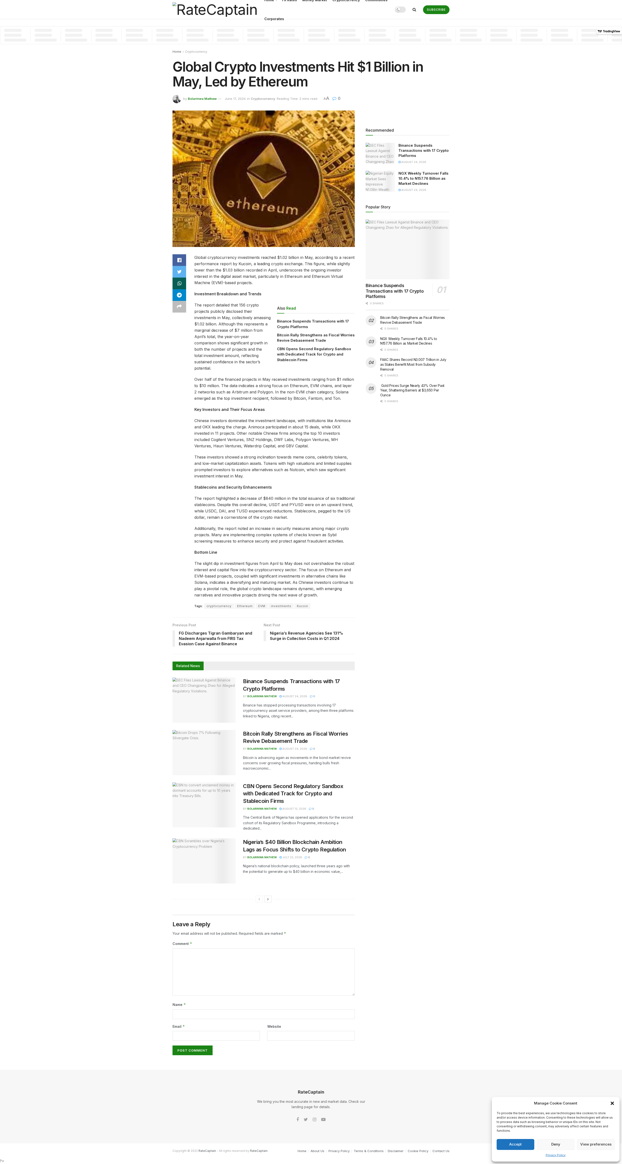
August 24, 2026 (294, 696)
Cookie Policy (418, 1151)
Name (179, 1004)
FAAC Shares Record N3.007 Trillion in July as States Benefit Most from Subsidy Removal (413, 364)
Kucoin (302, 606)
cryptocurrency (219, 606)
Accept (515, 1144)
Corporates (274, 19)
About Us (317, 1151)
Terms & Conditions (369, 1151)
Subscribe (436, 9)
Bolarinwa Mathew (202, 99)
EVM (261, 606)
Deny (555, 1144)
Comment (182, 943)
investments (281, 606)
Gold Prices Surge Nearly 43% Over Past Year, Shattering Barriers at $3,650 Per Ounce (412, 390)
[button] (612, 1103)
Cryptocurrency (196, 51)
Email (179, 1026)
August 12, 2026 (294, 808)
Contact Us (440, 1151)
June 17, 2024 (235, 99)
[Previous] (259, 899)
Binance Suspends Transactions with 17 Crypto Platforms (423, 150)
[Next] (268, 899)
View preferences (596, 1144)
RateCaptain (207, 1151)
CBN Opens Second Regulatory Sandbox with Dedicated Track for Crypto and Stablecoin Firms (314, 354)
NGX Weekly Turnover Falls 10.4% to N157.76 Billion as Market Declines (423, 178)
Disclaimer (396, 1151)
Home (177, 51)
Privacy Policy (556, 1155)
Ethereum (245, 606)
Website (274, 1026)
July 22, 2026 (292, 857)
